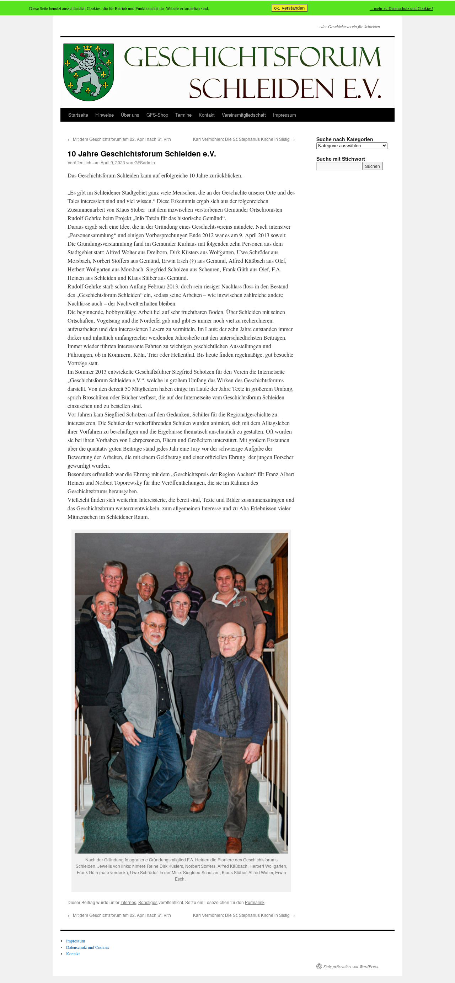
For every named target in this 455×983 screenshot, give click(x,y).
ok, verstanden (289, 8)
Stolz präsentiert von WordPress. (351, 966)
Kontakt (207, 114)
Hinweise (104, 114)
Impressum (284, 114)
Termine (183, 114)
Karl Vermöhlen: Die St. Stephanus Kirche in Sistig (244, 139)
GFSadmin (144, 162)
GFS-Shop (157, 114)
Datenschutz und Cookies (87, 947)
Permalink (254, 902)
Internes (128, 902)
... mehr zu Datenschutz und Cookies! (401, 8)
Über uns (130, 114)
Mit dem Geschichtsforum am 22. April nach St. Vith (119, 139)
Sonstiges (147, 902)
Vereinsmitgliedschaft (244, 114)
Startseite (78, 114)
